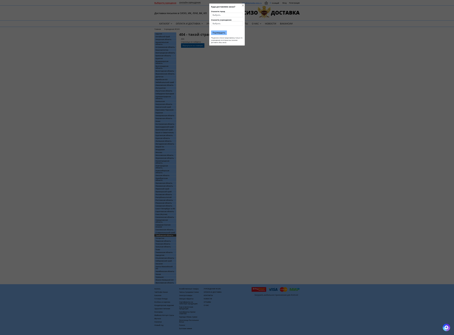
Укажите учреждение (221, 20)
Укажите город (218, 11)
